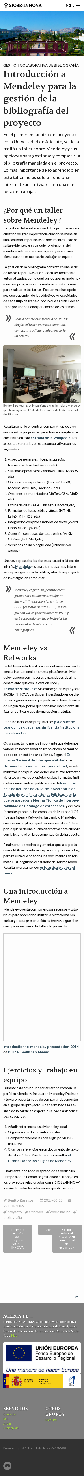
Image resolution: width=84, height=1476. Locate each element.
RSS (5, 1419)
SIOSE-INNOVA (25, 5)
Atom (7, 1423)
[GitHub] (7, 1466)
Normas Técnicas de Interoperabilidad (35, 766)
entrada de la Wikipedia (50, 437)
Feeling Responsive (51, 1448)
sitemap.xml (11, 1428)
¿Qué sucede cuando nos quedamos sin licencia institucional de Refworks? (41, 727)
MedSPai (51, 1420)
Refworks (11, 688)
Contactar (10, 1414)
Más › (15, 1335)
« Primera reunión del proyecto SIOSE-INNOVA (17, 1238)
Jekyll (25, 1448)
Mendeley (23, 566)
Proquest (29, 688)
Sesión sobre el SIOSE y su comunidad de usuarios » (67, 1238)
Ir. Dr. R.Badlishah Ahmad (28, 1052)
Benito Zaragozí (20, 1200)
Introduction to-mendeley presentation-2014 (41, 1046)
